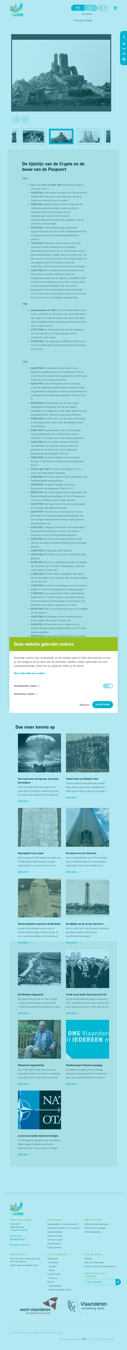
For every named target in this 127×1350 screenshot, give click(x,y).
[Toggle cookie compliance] (108, 693)
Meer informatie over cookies (29, 673)
